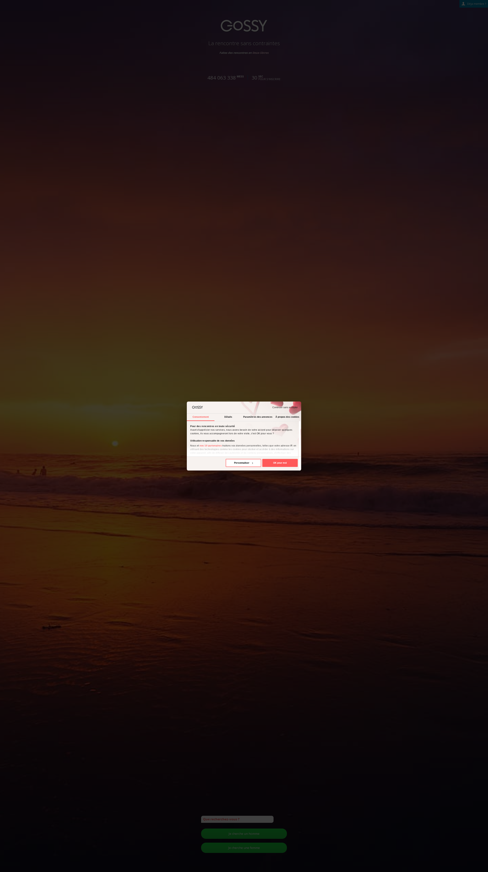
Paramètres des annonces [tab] (257, 417)
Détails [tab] (228, 417)
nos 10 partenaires (211, 445)
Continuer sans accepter (285, 407)
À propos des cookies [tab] (287, 417)
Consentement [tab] (201, 417)
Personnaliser (241, 463)
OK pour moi (280, 463)
